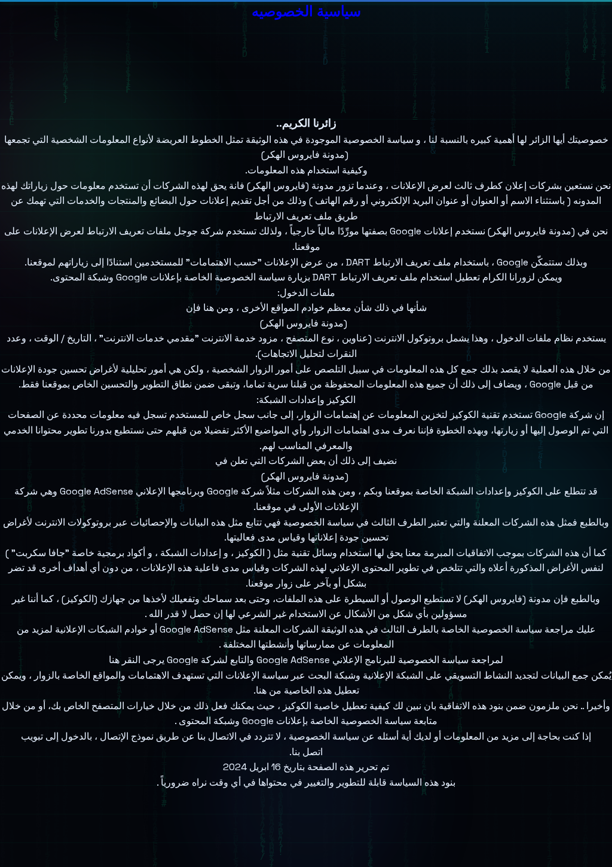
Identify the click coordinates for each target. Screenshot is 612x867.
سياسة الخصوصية (318, 522)
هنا (114, 660)
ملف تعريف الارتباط (293, 216)
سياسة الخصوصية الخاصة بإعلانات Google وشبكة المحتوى (295, 721)
